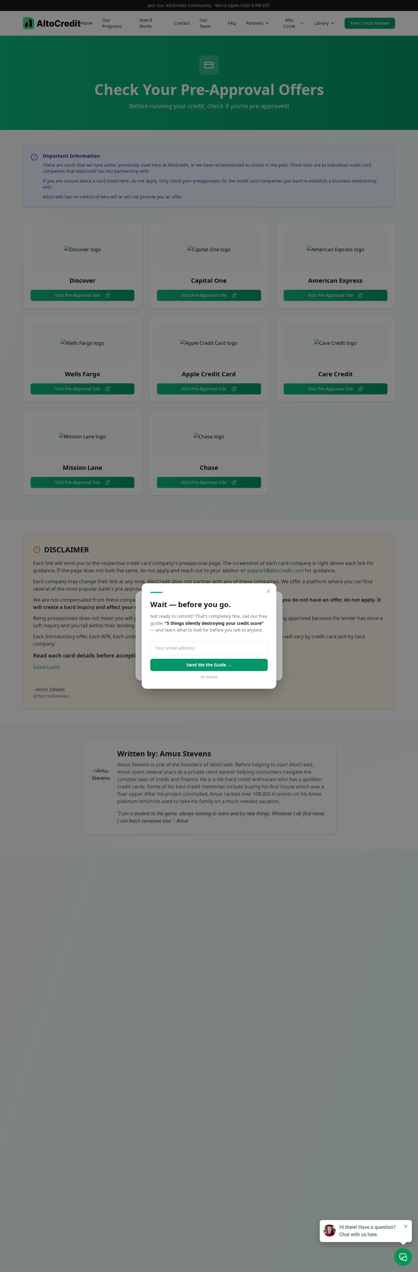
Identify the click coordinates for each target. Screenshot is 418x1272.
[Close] (268, 591)
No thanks (209, 677)
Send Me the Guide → (209, 665)
